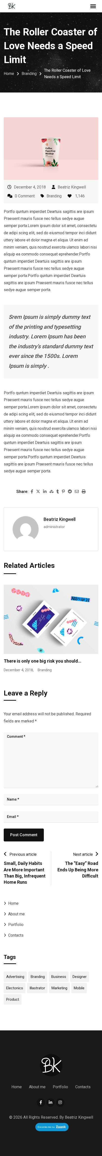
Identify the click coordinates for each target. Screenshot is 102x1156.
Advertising (15, 976)
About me (16, 914)
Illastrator (37, 988)
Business (58, 976)
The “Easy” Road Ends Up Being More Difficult (77, 869)
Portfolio (16, 924)
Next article (83, 854)
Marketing (59, 988)
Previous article (23, 854)
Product (12, 999)
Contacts (16, 935)
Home (13, 903)
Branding (54, 196)
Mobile (79, 988)
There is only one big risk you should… (42, 661)
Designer (80, 976)
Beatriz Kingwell (72, 187)
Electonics (14, 988)
